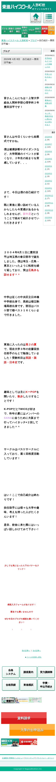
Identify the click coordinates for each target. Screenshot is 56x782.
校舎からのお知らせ (25, 31)
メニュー (49, 21)
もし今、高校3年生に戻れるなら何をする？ (49, 119)
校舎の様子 (11, 29)
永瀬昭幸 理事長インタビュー (13, 758)
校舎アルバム (38, 29)
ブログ (31, 30)
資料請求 (45, 29)
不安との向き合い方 (48, 77)
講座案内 (28, 672)
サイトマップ (30, 758)
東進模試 (28, 684)
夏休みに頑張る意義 (48, 103)
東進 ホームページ (36, 21)
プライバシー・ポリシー (45, 758)
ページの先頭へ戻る (34, 657)
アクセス (5, 29)
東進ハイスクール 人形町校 (14, 40)
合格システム (11, 672)
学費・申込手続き (46, 685)
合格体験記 (18, 29)
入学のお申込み (32, 730)
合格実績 (11, 684)
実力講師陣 (46, 672)
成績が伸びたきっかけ (48, 90)
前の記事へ (26, 651)
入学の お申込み (51, 30)
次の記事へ (37, 651)
